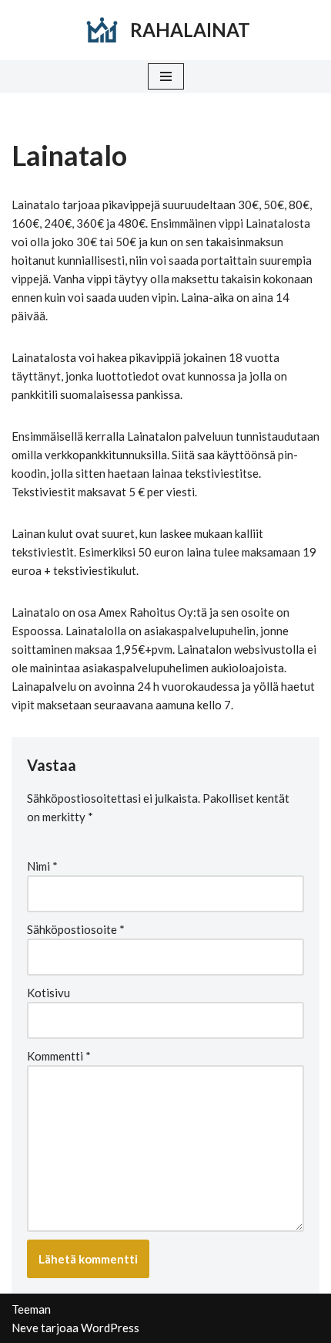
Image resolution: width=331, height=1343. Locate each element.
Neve (25, 1328)
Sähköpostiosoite (76, 929)
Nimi (42, 866)
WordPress (110, 1328)
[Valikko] (166, 76)
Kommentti (59, 1056)
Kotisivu (48, 993)
